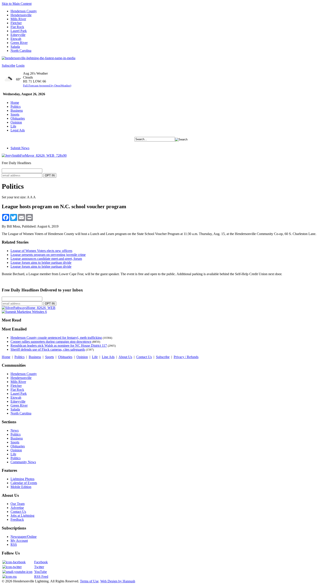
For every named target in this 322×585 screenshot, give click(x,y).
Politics (16, 106)
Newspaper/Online (24, 536)
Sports (15, 114)
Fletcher (16, 23)
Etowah (16, 39)
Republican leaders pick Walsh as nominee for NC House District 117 (59, 345)
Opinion (16, 122)
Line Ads (108, 357)
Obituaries (18, 118)
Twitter (39, 567)
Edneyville (18, 35)
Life (13, 126)
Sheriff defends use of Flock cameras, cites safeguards (48, 349)
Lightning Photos (22, 479)
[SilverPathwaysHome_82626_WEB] (28, 308)
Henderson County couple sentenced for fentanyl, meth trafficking (56, 337)
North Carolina (21, 50)
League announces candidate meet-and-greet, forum (46, 258)
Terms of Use (89, 581)
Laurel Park (19, 31)
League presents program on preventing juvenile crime (48, 255)
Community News (23, 462)
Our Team (18, 504)
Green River (19, 43)
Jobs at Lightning (22, 515)
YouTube (40, 572)
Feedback (17, 519)
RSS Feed (41, 576)
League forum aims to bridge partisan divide (41, 262)
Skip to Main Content (17, 3)
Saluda (15, 46)
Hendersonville (21, 15)
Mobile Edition (21, 487)
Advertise (17, 508)
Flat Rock (17, 27)
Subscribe (8, 65)
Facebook (41, 562)
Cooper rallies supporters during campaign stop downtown (51, 341)
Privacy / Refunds (186, 357)
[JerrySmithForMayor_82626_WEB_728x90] (34, 155)
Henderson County (24, 11)
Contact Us (144, 357)
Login (20, 65)
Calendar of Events (24, 483)
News (15, 430)
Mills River (18, 19)
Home (15, 102)
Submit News (20, 148)
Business (17, 110)
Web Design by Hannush (117, 581)
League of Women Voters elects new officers (41, 251)
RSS (14, 544)
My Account (19, 540)
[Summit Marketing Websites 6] (24, 312)
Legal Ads (18, 130)
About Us (125, 357)
